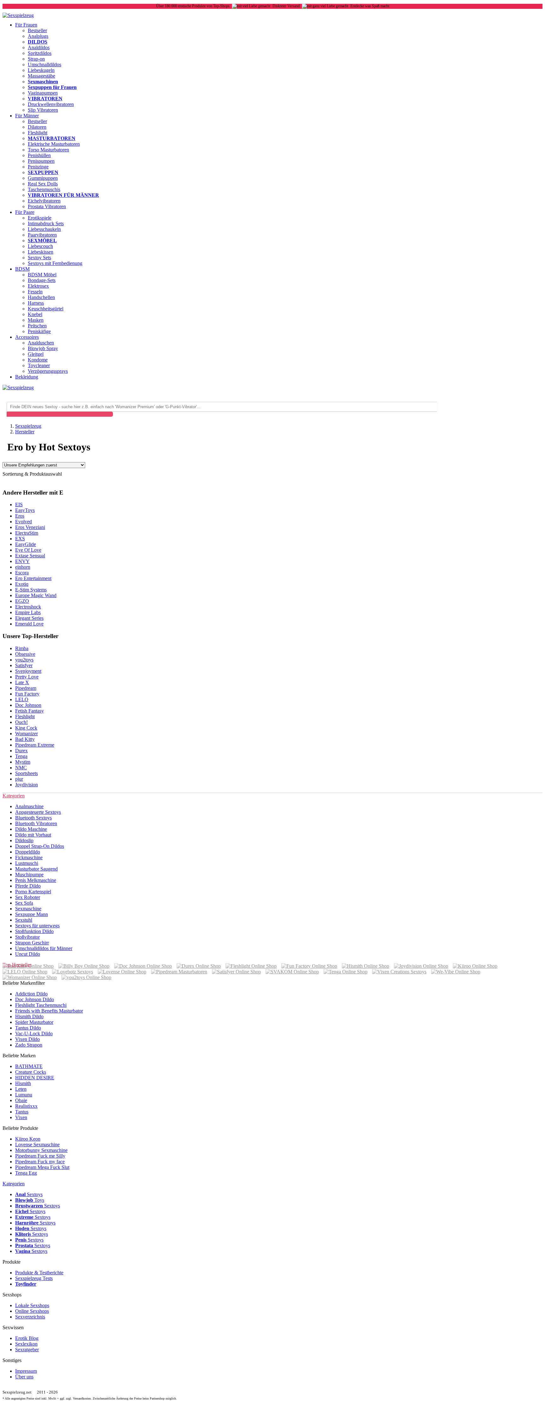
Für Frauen (26, 24)
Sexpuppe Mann (31, 914)
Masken (36, 320)
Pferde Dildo (28, 886)
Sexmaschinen (43, 81)
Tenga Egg (26, 1173)
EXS (20, 538)
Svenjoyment (28, 671)
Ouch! (21, 722)
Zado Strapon (28, 1045)
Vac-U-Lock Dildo (34, 1033)
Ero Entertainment (33, 578)
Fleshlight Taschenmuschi (41, 1005)
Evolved (23, 521)
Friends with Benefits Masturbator (49, 1010)
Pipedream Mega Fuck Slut (42, 1167)
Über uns (24, 1376)
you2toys (24, 659)
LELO (21, 699)
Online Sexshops (32, 1311)
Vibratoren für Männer (63, 195)
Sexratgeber (27, 1349)
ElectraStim (26, 533)
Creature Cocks (30, 1072)
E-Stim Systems (31, 589)
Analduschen (41, 342)
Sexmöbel (42, 240)
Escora (22, 572)
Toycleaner (39, 365)
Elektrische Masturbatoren (54, 144)
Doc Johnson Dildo (34, 999)
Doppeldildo (27, 851)
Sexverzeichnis (30, 1316)
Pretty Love (26, 676)
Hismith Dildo (29, 1016)
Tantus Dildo (28, 1027)
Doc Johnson (28, 705)
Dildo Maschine (31, 829)
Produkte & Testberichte (39, 1272)
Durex (21, 750)
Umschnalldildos (44, 64)
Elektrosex (38, 286)
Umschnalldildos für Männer (43, 948)
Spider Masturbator (34, 1022)
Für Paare (24, 212)
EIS (19, 504)
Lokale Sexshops (32, 1305)
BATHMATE (29, 1066)
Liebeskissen (40, 252)
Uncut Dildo (27, 954)
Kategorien (14, 1183)
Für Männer (27, 115)
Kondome (38, 359)
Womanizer (26, 733)
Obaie (21, 1100)
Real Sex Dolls (43, 183)
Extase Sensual (30, 555)
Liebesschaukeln (44, 229)
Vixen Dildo (27, 1039)
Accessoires (27, 337)
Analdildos (39, 47)
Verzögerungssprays (48, 371)
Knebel (35, 314)
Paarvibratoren (42, 235)
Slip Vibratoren (43, 110)
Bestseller (37, 30)
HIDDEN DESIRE (34, 1077)
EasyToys (25, 510)
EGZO (22, 601)
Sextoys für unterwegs (37, 925)
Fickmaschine (29, 857)
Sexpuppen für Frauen (52, 87)
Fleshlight (37, 132)
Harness (36, 303)
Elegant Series (29, 618)
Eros (19, 516)
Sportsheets (26, 773)
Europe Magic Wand (35, 595)
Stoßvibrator (27, 937)
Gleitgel (36, 354)
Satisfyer (23, 665)
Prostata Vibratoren (47, 206)
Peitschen (37, 325)
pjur (19, 779)
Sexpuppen (43, 172)
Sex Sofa (24, 903)
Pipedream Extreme (34, 745)
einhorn (22, 567)
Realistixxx (26, 1106)
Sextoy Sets (39, 257)
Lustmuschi (26, 863)
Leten (20, 1089)
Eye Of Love (28, 550)
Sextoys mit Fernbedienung (55, 263)
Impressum (26, 1371)
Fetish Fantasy (29, 710)
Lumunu (23, 1094)
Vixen (21, 1117)
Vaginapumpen (43, 93)
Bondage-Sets (42, 280)
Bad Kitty (25, 739)
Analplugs (38, 36)
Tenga (21, 756)
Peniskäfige (39, 331)
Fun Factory (27, 693)
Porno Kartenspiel (33, 891)
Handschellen (41, 297)
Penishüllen (39, 155)
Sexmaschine (28, 908)
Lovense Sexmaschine (37, 1144)
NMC (21, 767)
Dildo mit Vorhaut (33, 834)
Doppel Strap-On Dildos (39, 846)
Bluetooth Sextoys (33, 817)
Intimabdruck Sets (46, 223)
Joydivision (26, 784)
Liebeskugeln (41, 70)
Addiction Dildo (31, 993)
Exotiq (21, 584)
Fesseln (35, 291)
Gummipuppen (43, 178)
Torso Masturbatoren (48, 149)
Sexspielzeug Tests (34, 1278)
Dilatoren (37, 127)
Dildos (37, 41)
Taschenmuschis (44, 189)
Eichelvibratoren (44, 200)
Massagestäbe (41, 76)
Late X (22, 682)
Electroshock (28, 606)
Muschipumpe (29, 874)
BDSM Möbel (42, 274)
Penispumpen (41, 161)
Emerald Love (29, 623)
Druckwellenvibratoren (51, 104)
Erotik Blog (26, 1338)
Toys (29, 1200)
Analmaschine (29, 806)
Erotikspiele (39, 217)
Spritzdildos (39, 53)
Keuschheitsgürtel (45, 308)
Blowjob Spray (43, 348)
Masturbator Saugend (36, 869)
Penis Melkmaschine (35, 880)
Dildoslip (24, 840)
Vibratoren (45, 98)
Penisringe (38, 166)
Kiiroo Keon (27, 1139)
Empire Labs (28, 612)
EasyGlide (25, 544)
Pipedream (25, 688)
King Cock (26, 728)
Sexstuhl (23, 920)
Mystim (22, 762)
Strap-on (36, 59)
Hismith (23, 1083)
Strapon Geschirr (32, 942)
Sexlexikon (26, 1344)
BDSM (22, 269)
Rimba (21, 648)
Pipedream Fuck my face (40, 1161)
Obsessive (25, 654)
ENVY (22, 561)
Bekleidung (26, 376)
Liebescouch (40, 246)
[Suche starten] (60, 414)
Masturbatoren (51, 138)
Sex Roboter (27, 897)
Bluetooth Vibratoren (36, 823)
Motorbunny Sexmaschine (41, 1150)
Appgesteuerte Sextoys (38, 812)
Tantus (21, 1111)
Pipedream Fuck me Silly (40, 1156)
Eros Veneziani (30, 527)
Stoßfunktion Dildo (34, 931)
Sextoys (29, 1194)
